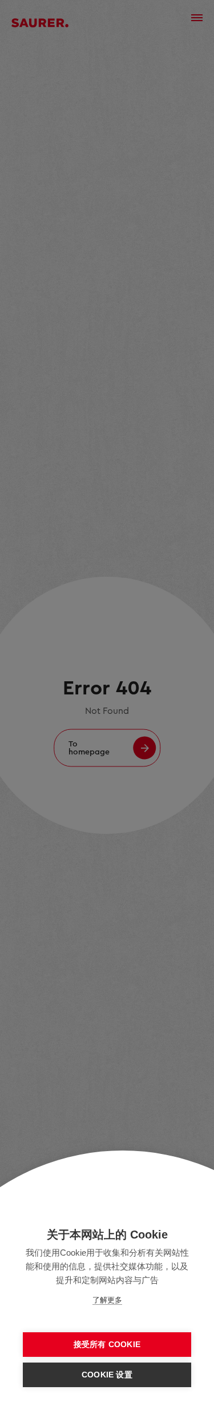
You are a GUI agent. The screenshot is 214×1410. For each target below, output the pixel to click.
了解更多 (107, 1300)
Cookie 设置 (107, 1375)
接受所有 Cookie (107, 1344)
